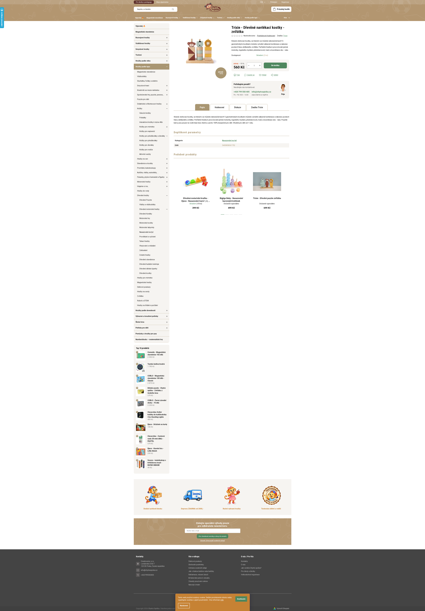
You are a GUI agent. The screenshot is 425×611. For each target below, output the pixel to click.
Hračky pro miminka (144, 278)
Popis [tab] (202, 107)
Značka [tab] (257, 107)
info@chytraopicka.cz (261, 92)
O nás (243, 565)
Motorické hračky (143, 182)
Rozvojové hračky (143, 38)
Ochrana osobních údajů (197, 568)
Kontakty (244, 561)
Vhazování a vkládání (147, 246)
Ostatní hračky (144, 255)
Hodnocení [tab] (219, 107)
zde (222, 600)
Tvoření (139, 55)
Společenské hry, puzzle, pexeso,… (150, 95)
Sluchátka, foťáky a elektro (147, 81)
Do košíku (275, 65)
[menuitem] (139, 18)
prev (175, 190)
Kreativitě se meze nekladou (148, 90)
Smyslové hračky (142, 49)
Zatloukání (143, 250)
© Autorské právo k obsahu (199, 578)
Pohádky (142, 118)
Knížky (139, 108)
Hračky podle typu (143, 67)
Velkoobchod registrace (250, 575)
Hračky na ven (142, 159)
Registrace (285, 2)
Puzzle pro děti (143, 99)
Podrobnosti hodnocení (266, 36)
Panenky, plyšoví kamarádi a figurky (150, 177)
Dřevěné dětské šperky (148, 269)
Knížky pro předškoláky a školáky (152, 136)
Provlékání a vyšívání (147, 237)
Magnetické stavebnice (145, 32)
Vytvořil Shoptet (283, 608)
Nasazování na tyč (146, 232)
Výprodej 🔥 (140, 26)
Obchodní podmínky (196, 565)
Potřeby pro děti (142, 328)
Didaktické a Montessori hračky (149, 104)
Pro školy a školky (248, 571)
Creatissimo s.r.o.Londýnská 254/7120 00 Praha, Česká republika (152, 563)
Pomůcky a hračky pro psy (146, 334)
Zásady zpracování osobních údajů (212, 541)
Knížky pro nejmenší (147, 131)
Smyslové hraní (143, 86)
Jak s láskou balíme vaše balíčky (201, 571)
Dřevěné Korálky (145, 214)
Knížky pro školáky (146, 145)
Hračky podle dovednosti (145, 310)
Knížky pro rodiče (146, 150)
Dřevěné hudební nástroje (149, 264)
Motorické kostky (146, 223)
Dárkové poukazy (144, 287)
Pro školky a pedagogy (144, 2)
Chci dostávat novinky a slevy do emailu (212, 536)
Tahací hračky (144, 241)
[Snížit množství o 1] (248, 65)
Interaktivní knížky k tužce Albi (151, 122)
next (287, 190)
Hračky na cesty (143, 291)
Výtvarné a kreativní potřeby (147, 316)
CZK (261, 2)
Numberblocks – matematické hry (149, 339)
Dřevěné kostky (145, 273)
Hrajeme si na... (143, 186)
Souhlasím (241, 599)
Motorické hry (144, 218)
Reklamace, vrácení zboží (198, 575)
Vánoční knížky (145, 113)
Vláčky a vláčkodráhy (147, 204)
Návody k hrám (194, 585)
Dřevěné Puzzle (145, 200)
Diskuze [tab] (237, 107)
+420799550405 (147, 575)
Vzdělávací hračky (143, 43)
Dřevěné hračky (143, 195)
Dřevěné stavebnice (147, 259)
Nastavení (184, 606)
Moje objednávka (162, 2)
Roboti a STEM (143, 301)
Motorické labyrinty (146, 227)
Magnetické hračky (144, 282)
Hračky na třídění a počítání (147, 305)
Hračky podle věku (143, 61)
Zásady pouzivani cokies (198, 581)
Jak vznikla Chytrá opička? (251, 568)
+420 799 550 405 (241, 92)
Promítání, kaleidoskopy (146, 168)
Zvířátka (140, 296)
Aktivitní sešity (145, 154)
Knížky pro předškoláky (148, 140)
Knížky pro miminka (146, 127)
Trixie (285, 36)
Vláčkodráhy (142, 76)
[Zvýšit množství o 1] (259, 65)
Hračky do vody (143, 191)
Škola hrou (140, 322)
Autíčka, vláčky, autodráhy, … (147, 172)
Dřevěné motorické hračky (149, 209)
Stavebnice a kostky (145, 163)
